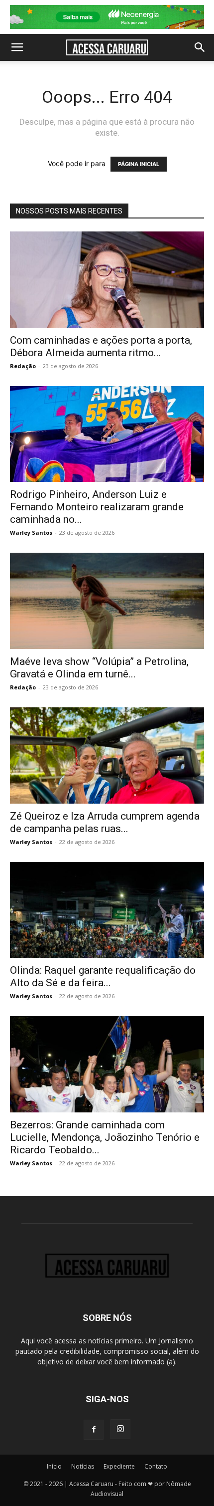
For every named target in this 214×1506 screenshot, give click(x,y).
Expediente (119, 1466)
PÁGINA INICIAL (138, 164)
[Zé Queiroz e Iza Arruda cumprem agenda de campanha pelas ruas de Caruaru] (107, 755)
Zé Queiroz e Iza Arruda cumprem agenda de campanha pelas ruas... (105, 822)
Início (54, 1466)
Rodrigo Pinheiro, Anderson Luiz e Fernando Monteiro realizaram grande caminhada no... (97, 506)
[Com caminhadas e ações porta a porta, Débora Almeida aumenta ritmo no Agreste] (107, 279)
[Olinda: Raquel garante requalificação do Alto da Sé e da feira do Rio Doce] (107, 910)
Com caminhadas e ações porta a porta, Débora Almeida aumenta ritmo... (101, 346)
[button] (17, 47)
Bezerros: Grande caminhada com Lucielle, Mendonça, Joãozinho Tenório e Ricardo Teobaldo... (105, 1137)
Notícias (82, 1466)
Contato (155, 1466)
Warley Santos (31, 532)
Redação (23, 366)
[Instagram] (120, 1429)
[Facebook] (94, 1430)
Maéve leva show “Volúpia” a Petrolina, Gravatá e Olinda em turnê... (99, 667)
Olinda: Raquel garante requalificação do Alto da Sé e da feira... (103, 976)
